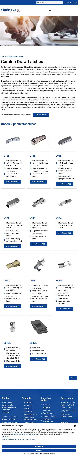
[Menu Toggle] (50, 10)
